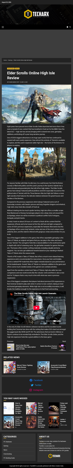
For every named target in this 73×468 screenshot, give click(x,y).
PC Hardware (8, 442)
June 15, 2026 (63, 425)
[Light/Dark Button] (66, 27)
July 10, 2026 (55, 369)
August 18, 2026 (22, 369)
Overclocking (8, 454)
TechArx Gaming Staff (13, 82)
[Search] (70, 27)
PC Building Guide (9, 458)
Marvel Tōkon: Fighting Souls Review (40, 407)
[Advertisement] (36, 42)
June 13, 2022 (24, 82)
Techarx (41, 441)
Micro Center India (57, 466)
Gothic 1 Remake (63, 420)
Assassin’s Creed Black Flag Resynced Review (18, 421)
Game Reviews (11, 68)
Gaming (17, 68)
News (5, 450)
